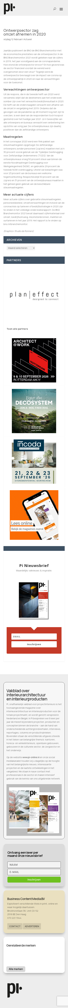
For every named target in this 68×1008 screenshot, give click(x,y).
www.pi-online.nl (30, 757)
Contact (15, 926)
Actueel (28, 39)
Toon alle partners (17, 328)
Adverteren (32, 926)
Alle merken (16, 969)
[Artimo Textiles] (34, 295)
